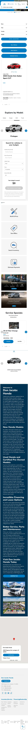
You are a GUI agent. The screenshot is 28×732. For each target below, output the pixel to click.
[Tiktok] (11, 693)
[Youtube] (8, 693)
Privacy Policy (5, 722)
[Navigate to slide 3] (11, 12)
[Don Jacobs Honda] (8, 4)
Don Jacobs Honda (2, 722)
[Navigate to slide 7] (18, 12)
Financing (17, 699)
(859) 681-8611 (8, 688)
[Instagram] (5, 693)
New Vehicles (4, 702)
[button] (14, 639)
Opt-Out (26, 722)
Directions (22, 704)
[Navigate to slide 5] (14, 12)
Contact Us (7, 681)
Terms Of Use (8, 722)
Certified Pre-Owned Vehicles (4, 709)
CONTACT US (14, 576)
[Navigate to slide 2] (9, 12)
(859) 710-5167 (7, 686)
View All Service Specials (13, 315)
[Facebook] (2, 693)
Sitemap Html (15, 722)
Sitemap (11, 721)
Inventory (4, 699)
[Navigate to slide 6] (16, 12)
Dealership (23, 699)
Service (10, 699)
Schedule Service (13, 317)
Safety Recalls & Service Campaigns (23, 721)
